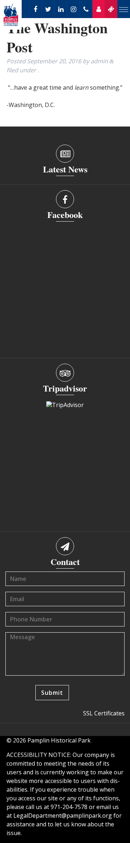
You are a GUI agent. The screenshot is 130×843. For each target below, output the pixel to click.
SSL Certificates (104, 713)
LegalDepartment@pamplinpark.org (62, 816)
